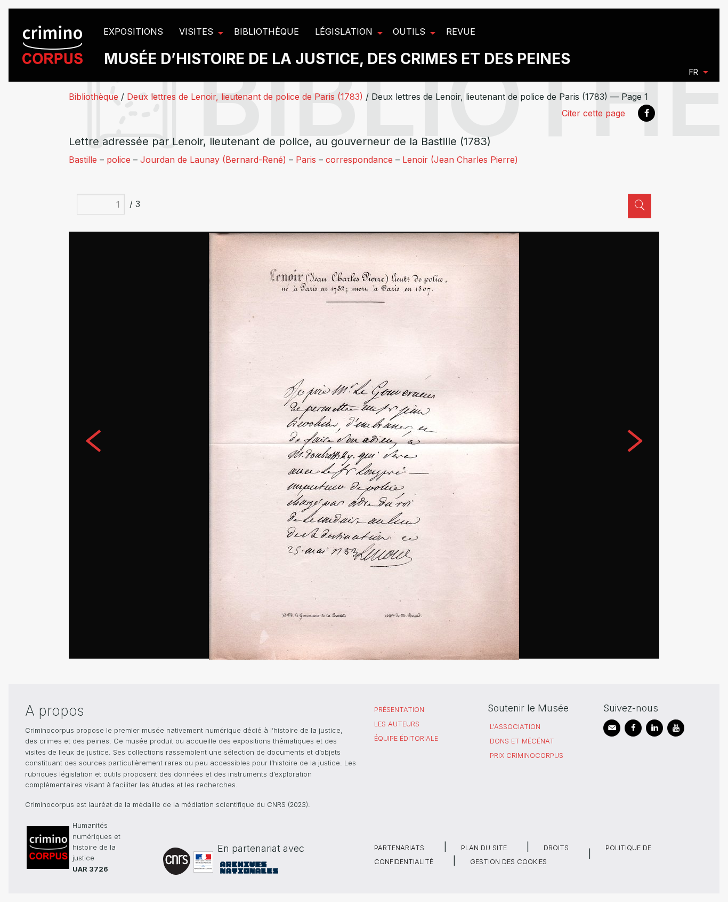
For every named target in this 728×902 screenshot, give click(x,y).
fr (693, 71)
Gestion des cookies (508, 862)
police (119, 159)
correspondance (359, 159)
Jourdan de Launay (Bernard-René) (213, 159)
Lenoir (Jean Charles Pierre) (460, 159)
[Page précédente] (93, 445)
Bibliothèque (93, 96)
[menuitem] (54, 45)
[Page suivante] (634, 445)
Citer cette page (593, 113)
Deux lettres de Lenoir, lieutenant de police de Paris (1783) (245, 96)
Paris (306, 159)
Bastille (83, 159)
